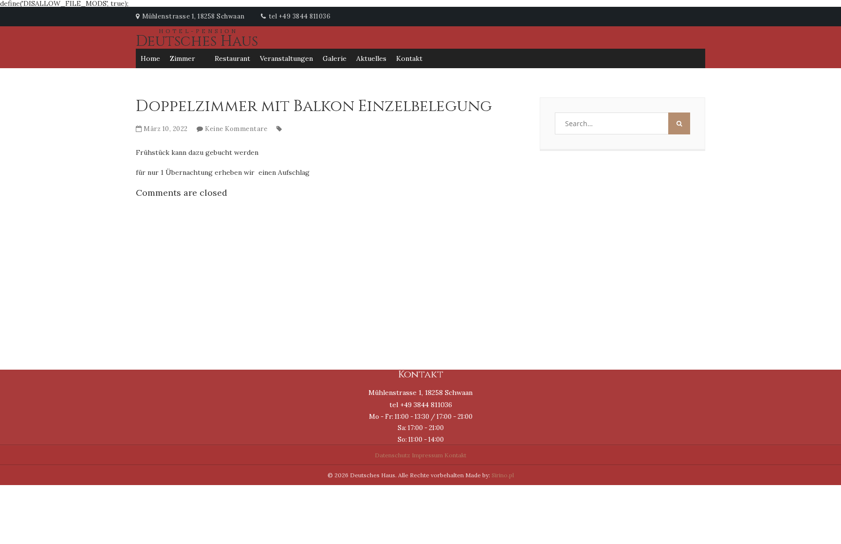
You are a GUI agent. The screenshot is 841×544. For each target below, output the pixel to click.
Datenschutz (392, 455)
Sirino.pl (503, 475)
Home (150, 58)
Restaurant (232, 58)
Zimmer (182, 58)
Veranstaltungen (286, 58)
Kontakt (409, 58)
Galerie (335, 58)
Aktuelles (371, 58)
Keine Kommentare (236, 129)
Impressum (427, 455)
